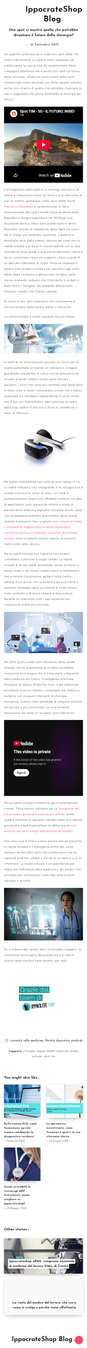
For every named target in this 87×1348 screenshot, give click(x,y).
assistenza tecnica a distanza (25, 533)
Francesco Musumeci (18, 207)
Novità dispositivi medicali (64, 1040)
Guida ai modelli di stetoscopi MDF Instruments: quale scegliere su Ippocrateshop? (17, 1195)
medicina (62, 1051)
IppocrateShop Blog (53, 14)
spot (47, 1056)
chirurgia (29, 1051)
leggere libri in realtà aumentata (47, 527)
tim (53, 1056)
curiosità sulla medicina (26, 1040)
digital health (46, 1051)
